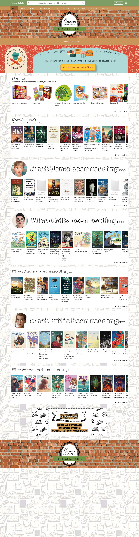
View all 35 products (121, 112)
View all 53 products (121, 155)
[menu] (69, 8)
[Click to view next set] (14, 98)
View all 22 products (121, 306)
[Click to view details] (21, 93)
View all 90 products (121, 361)
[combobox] (32, 3)
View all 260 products (121, 263)
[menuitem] (14, 8)
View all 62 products (121, 206)
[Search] (83, 3)
